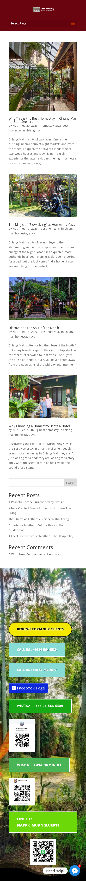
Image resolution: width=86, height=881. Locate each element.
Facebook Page (31, 688)
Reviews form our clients (40, 629)
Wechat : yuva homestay (39, 765)
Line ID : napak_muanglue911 (38, 822)
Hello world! (55, 554)
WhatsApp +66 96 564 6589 (40, 706)
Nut (15, 125)
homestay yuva (51, 125)
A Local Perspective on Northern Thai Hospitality (41, 536)
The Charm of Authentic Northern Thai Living (39, 519)
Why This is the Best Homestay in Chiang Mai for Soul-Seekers (42, 120)
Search (70, 482)
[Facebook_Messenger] (74, 870)
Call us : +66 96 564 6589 (37, 649)
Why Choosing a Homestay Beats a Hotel (39, 426)
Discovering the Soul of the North (34, 328)
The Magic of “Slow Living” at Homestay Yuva (42, 224)
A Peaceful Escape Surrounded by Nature (36, 502)
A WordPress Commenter (25, 554)
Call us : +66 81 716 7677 (37, 670)
